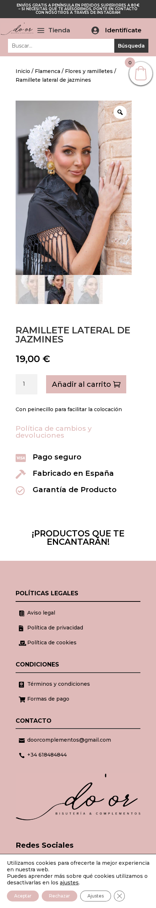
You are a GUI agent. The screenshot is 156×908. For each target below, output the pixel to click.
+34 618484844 (47, 754)
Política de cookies (52, 642)
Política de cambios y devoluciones (54, 431)
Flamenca (47, 71)
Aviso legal (41, 612)
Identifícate (123, 30)
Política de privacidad (55, 627)
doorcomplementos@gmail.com (69, 740)
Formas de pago (48, 699)
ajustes (69, 882)
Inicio (23, 71)
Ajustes (95, 896)
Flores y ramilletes (89, 71)
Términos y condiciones (58, 684)
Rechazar (59, 896)
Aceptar (23, 896)
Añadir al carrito (81, 384)
